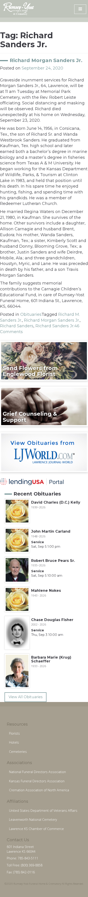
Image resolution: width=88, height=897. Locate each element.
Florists (14, 733)
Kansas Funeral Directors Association (37, 781)
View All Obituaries (25, 697)
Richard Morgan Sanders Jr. (46, 60)
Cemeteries (18, 751)
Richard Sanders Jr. (54, 325)
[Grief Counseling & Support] (44, 406)
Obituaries (31, 314)
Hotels (14, 742)
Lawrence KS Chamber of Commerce (36, 829)
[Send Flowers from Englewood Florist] (44, 360)
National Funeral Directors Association (37, 772)
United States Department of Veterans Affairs (43, 810)
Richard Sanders (16, 325)
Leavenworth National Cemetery (33, 819)
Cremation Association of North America (39, 790)
